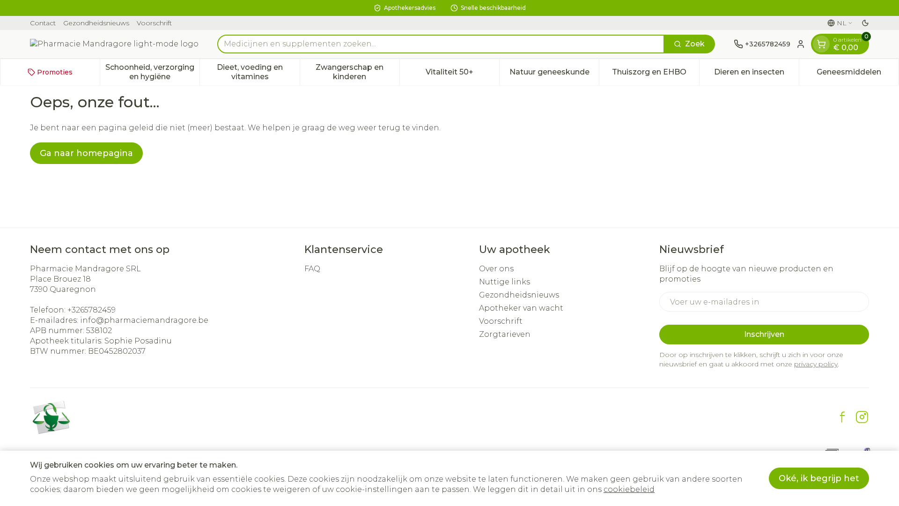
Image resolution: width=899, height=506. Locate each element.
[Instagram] (862, 417)
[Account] (800, 44)
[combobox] (440, 44)
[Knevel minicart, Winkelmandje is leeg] (821, 44)
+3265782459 (91, 309)
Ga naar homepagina (86, 153)
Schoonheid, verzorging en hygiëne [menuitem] (152, 72)
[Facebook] (842, 417)
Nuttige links (504, 281)
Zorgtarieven (505, 334)
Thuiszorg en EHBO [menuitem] (655, 74)
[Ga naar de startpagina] (114, 44)
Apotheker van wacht (521, 308)
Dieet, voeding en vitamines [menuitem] (258, 72)
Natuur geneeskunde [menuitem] (554, 74)
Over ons (496, 268)
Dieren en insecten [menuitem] (756, 74)
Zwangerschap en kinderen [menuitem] (357, 72)
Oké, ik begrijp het (819, 478)
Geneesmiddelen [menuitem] (858, 74)
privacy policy (816, 364)
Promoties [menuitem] (55, 72)
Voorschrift (154, 23)
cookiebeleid (629, 489)
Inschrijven (764, 334)
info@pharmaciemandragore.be (144, 320)
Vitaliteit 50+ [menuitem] (462, 74)
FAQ (312, 268)
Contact (43, 23)
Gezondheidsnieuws (96, 23)
